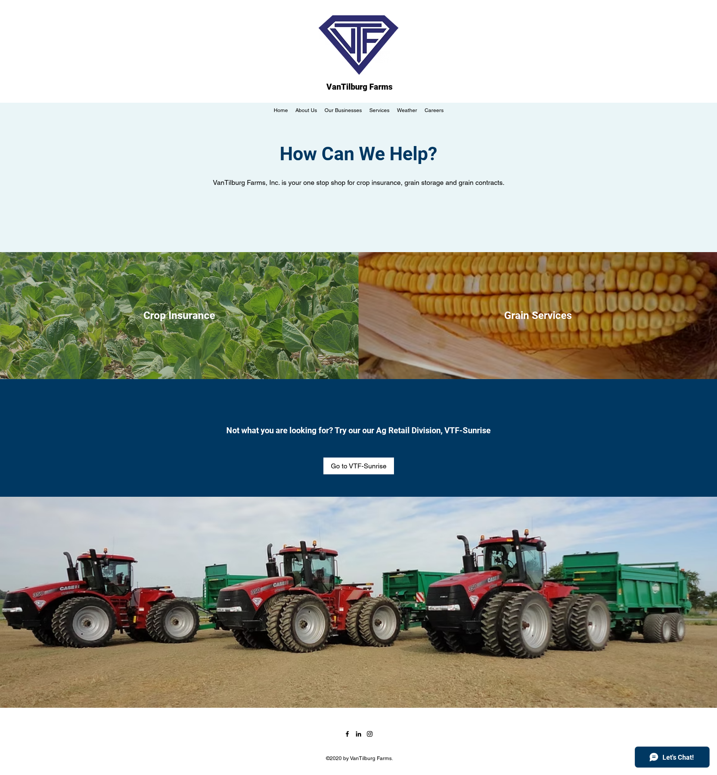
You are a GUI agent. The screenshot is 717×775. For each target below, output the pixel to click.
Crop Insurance (179, 315)
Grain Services (538, 315)
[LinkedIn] (358, 734)
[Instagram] (369, 734)
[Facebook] (347, 734)
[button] (379, 110)
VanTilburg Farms (359, 87)
